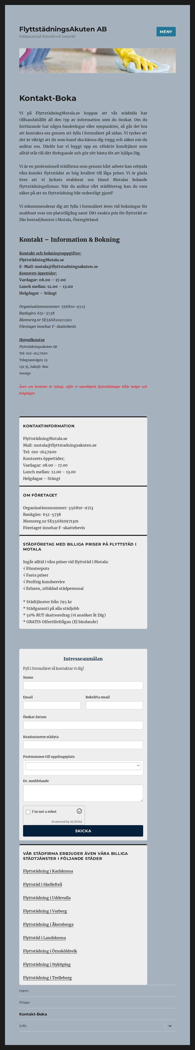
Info (23, 1026)
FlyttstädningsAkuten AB (63, 29)
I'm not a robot (44, 812)
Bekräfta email (98, 697)
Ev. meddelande (36, 781)
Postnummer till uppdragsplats (49, 757)
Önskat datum (34, 717)
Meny (166, 32)
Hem (24, 991)
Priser (24, 1002)
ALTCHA (76, 821)
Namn (28, 677)
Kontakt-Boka (33, 1014)
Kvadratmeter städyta (41, 737)
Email (28, 697)
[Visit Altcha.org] (79, 812)
